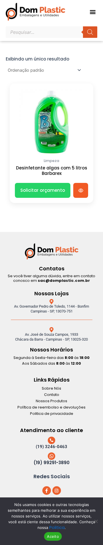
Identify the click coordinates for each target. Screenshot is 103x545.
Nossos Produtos (51, 401)
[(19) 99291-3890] (51, 456)
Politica (57, 527)
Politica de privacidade (51, 413)
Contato (51, 394)
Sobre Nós (51, 388)
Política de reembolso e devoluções (51, 407)
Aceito (53, 536)
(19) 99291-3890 (51, 463)
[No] (96, 521)
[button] (92, 12)
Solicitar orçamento (42, 190)
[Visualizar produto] (80, 190)
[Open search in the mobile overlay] (51, 32)
